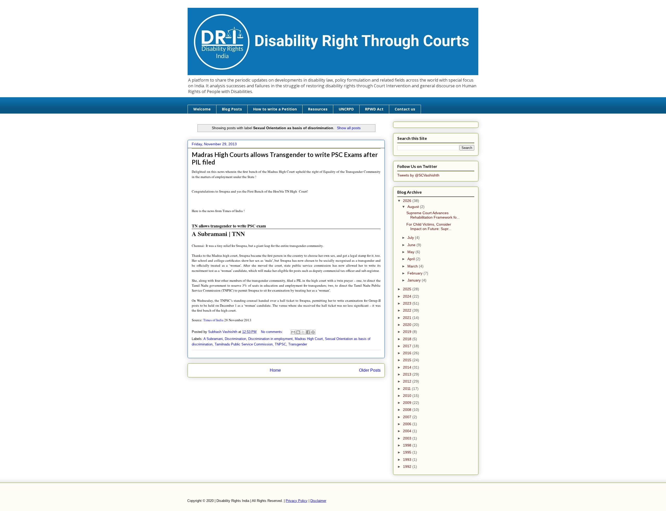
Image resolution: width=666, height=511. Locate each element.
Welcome (202, 109)
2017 (407, 346)
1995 (407, 452)
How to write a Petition (275, 109)
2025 (407, 289)
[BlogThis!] (298, 332)
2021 (407, 318)
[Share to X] (303, 332)
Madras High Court (309, 339)
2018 (407, 339)
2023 (407, 303)
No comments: (272, 332)
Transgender (297, 344)
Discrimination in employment (270, 339)
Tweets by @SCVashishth (418, 175)
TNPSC (280, 344)
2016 (407, 353)
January (414, 280)
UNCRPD (346, 109)
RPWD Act (374, 109)
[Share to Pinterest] (313, 332)
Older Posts (370, 370)
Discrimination (235, 339)
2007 (407, 417)
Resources (318, 109)
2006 (407, 424)
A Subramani (213, 339)
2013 (407, 374)
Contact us (405, 109)
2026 (407, 201)
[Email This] (293, 332)
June (412, 245)
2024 (407, 296)
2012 (407, 381)
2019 (407, 332)
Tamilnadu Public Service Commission (244, 344)
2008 (407, 410)
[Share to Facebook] (308, 332)
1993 (407, 459)
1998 (407, 445)
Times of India (213, 320)
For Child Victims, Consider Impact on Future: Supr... (428, 226)
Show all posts (349, 128)
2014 (407, 367)
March (413, 266)
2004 (407, 431)
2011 (407, 388)
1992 (407, 466)
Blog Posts (232, 109)
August (413, 207)
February (415, 273)
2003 (407, 438)
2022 (407, 310)
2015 (407, 360)
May (411, 252)
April (411, 259)
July (411, 237)
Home (275, 370)
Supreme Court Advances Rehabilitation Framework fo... (433, 215)
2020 (407, 325)
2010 (407, 396)
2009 (407, 403)
